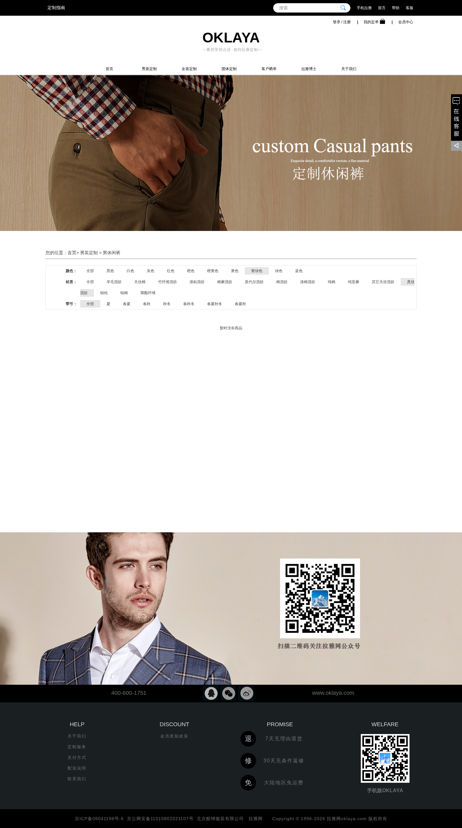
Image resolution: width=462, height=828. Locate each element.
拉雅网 (255, 818)
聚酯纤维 (148, 293)
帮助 (395, 8)
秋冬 (167, 304)
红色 (170, 271)
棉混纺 (282, 282)
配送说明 (77, 768)
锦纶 (104, 293)
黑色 (110, 271)
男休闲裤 (111, 252)
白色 (130, 271)
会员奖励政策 (174, 736)
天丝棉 (140, 282)
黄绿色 (256, 271)
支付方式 (77, 757)
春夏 (126, 304)
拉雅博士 (308, 69)
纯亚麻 (353, 282)
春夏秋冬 (214, 304)
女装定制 (189, 69)
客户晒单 (269, 69)
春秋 (147, 304)
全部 (90, 271)
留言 (382, 8)
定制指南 (56, 7)
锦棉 (124, 293)
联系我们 (77, 778)
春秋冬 (189, 304)
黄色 (235, 271)
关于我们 (348, 69)
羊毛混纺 (114, 282)
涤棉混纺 (307, 282)
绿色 (279, 271)
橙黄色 (212, 271)
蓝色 (299, 271)
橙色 (191, 271)
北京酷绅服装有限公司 (220, 818)
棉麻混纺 (224, 282)
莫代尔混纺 (254, 282)
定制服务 (77, 746)
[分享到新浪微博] (246, 693)
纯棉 (331, 282)
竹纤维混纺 (167, 282)
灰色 (150, 271)
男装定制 (149, 69)
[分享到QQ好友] (210, 693)
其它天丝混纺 (383, 282)
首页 (109, 69)
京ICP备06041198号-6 (99, 818)
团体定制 (229, 69)
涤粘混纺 (197, 282)
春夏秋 (240, 304)
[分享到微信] (228, 693)
